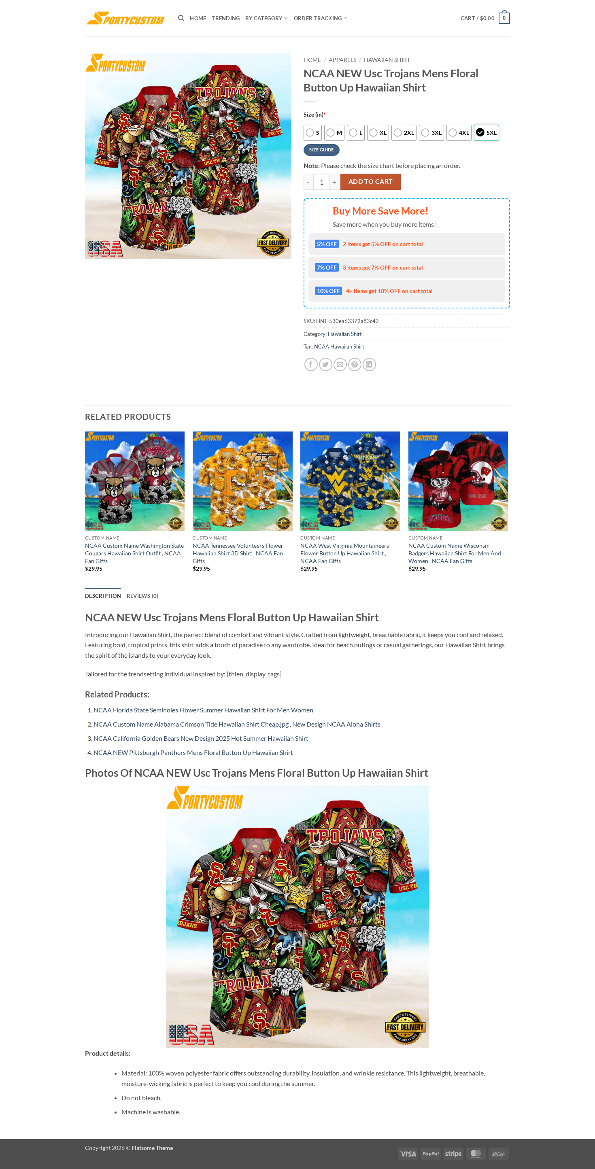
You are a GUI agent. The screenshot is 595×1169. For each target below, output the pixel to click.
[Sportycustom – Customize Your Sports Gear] (125, 18)
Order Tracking (318, 18)
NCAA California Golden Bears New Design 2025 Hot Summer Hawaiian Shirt (201, 738)
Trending (226, 18)
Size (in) (315, 114)
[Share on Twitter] (325, 364)
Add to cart (370, 181)
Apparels (342, 60)
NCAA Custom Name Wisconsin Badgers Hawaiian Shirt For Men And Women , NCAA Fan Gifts (454, 553)
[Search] (181, 18)
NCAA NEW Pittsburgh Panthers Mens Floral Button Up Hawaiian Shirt (193, 752)
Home (198, 18)
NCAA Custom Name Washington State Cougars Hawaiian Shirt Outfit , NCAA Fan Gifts (134, 553)
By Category (264, 18)
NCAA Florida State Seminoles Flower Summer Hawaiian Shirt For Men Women (203, 710)
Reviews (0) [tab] (143, 596)
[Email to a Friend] (340, 364)
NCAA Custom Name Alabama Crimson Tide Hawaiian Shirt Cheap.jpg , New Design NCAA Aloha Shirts (237, 724)
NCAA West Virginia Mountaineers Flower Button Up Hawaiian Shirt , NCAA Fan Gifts (344, 553)
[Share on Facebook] (311, 364)
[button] (485, 18)
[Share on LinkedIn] (369, 364)
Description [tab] (103, 596)
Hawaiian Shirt (387, 60)
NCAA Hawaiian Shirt (339, 346)
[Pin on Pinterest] (354, 364)
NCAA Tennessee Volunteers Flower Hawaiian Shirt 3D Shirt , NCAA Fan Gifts (238, 553)
